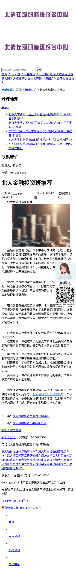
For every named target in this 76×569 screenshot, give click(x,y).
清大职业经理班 (63, 74)
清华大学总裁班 (11, 430)
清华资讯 (30, 89)
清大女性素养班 (32, 78)
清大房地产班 (44, 74)
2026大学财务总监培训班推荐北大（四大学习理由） (41, 139)
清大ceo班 (14, 74)
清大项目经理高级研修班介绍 (25, 455)
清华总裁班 (8, 437)
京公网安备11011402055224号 (22, 507)
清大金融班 (28, 74)
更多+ (5, 107)
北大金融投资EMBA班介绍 (29, 423)
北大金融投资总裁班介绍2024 (31, 416)
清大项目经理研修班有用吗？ (19, 451)
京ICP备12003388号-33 (15, 500)
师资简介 (48, 78)
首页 (4, 74)
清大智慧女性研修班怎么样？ (36, 459)
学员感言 (60, 78)
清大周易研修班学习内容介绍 (39, 464)
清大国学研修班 (11, 78)
